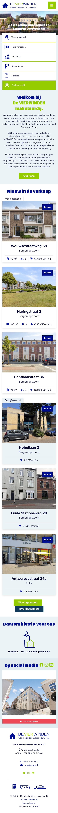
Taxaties (15, 75)
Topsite (35, 806)
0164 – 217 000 (31, 761)
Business (16, 56)
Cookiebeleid (29, 803)
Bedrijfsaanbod (29, 609)
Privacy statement (29, 799)
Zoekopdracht (18, 85)
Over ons (29, 176)
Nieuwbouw (17, 66)
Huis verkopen (19, 47)
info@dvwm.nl (31, 765)
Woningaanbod (18, 37)
